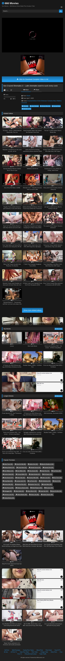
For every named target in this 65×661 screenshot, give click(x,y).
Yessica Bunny (9, 498)
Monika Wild (8, 484)
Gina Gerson (8, 477)
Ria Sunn (49, 487)
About (26, 89)
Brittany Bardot (9, 467)
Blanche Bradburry (47, 464)
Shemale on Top (27, 108)
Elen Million (21, 471)
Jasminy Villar (33, 477)
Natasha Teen (34, 484)
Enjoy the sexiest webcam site (9, 322)
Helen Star (21, 477)
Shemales (26, 106)
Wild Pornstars (16, 650)
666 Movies (11, 3)
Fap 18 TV (58, 650)
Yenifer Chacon (48, 494)
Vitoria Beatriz (22, 494)
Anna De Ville (21, 464)
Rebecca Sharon (22, 487)
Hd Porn (6, 650)
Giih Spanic (48, 474)
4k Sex (6, 652)
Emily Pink (45, 471)
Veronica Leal (8, 494)
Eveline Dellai (8, 474)
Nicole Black (47, 484)
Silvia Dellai (20, 491)
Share (37, 89)
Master (28, 95)
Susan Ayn (44, 491)
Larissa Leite (20, 481)
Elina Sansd (33, 471)
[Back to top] (60, 656)
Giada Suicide (35, 474)
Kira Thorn (58, 477)
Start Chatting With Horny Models (45, 600)
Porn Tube (35, 652)
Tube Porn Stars (24, 652)
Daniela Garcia (35, 467)
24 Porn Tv (14, 652)
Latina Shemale (34, 106)
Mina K (57, 481)
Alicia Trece (8, 464)
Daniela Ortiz (48, 467)
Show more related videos (32, 310)
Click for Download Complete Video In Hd (33, 79)
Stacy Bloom (32, 491)
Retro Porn (54, 652)
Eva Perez (57, 471)
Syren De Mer (56, 491)
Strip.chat (39, 374)
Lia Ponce (33, 481)
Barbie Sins (34, 464)
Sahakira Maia (52, 100)
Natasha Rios (21, 484)
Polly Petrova (8, 487)
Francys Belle (22, 474)
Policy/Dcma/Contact (31, 654)
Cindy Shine (22, 467)
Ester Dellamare (42, 100)
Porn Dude (49, 650)
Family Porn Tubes (28, 650)
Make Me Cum (40, 383)
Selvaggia (8, 491)
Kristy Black (8, 481)
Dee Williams (8, 471)
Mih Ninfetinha (45, 481)
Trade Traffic (42, 654)
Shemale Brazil (56, 106)
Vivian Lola (35, 494)
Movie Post (40, 650)
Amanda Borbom (32, 100)
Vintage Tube (44, 652)
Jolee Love (46, 477)
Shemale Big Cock (46, 106)
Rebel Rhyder (37, 487)
